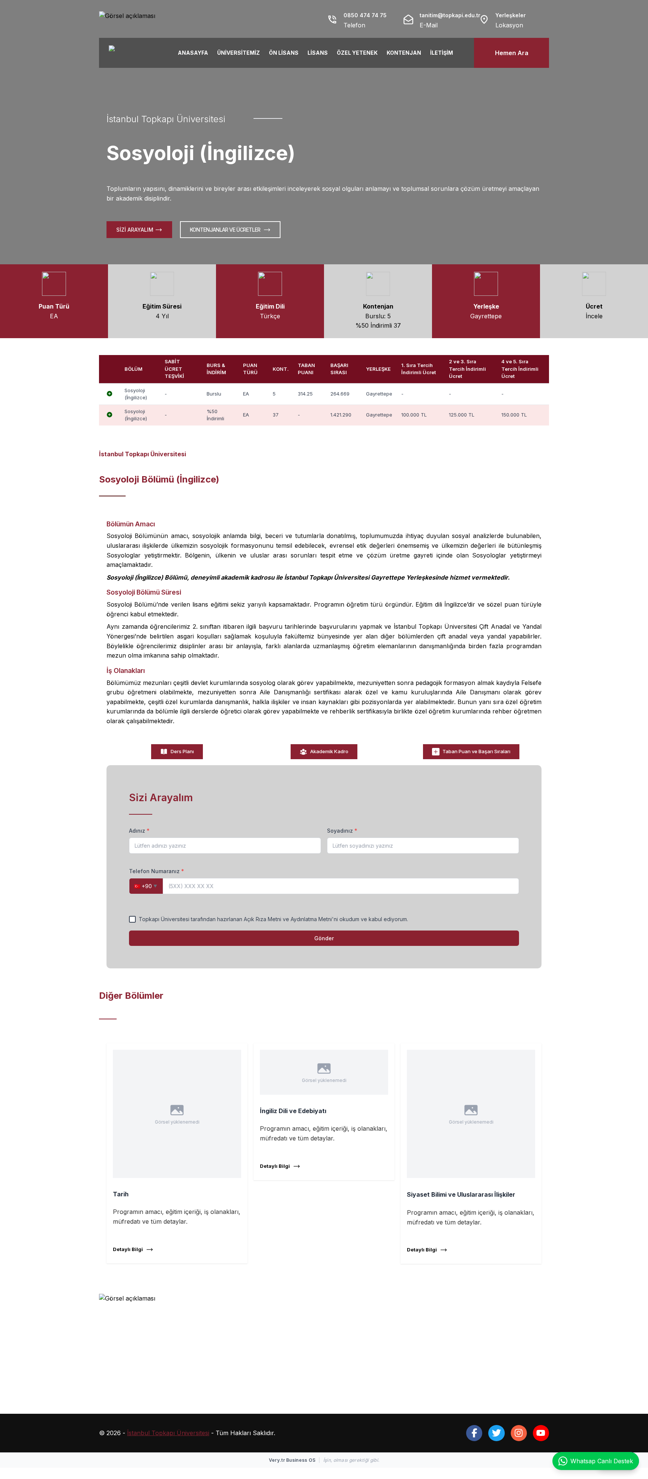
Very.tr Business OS (292, 1460)
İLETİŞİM (441, 52)
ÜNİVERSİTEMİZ (238, 52)
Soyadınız (342, 830)
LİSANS (318, 52)
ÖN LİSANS (283, 52)
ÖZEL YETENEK (357, 52)
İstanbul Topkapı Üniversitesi (168, 1433)
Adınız (139, 830)
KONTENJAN (404, 52)
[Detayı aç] (109, 394)
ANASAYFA (193, 52)
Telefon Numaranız (156, 871)
